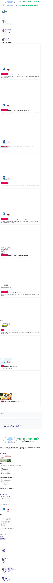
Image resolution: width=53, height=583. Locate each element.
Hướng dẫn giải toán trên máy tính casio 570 (10, 366)
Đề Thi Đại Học (4, 21)
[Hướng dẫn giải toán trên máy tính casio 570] (6, 364)
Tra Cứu (3, 577)
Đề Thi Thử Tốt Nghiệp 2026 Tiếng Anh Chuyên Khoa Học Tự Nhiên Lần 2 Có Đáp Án (20, 110)
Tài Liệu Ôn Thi (4, 31)
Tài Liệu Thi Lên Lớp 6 (6, 33)
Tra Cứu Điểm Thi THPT (6, 40)
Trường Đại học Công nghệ (7, 567)
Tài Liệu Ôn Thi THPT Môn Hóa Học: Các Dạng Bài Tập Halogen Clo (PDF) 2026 (13, 425)
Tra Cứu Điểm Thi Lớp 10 (6, 39)
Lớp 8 (4, 14)
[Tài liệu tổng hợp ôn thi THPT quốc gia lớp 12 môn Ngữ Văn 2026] (6, 72)
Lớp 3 (4, 549)
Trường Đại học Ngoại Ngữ (7, 29)
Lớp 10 (4, 559)
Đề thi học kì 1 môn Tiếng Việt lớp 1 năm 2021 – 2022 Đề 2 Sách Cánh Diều (10, 465)
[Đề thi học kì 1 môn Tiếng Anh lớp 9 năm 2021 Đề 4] (6, 525)
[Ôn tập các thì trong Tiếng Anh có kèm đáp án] (6, 290)
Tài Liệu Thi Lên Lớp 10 (6, 32)
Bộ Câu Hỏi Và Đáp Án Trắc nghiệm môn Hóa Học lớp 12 (12, 330)
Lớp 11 (4, 19)
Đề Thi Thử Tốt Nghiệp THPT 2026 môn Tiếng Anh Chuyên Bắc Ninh (18, 255)
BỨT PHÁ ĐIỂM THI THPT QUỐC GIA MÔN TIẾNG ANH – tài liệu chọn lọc (14, 401)
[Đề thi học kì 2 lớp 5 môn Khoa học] (6, 501)
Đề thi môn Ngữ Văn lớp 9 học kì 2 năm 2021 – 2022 (7, 488)
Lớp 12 (4, 20)
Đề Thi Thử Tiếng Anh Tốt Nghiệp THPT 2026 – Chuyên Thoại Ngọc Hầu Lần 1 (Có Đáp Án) (21, 219)
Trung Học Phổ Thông (5, 558)
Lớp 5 (4, 10)
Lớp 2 (4, 548)
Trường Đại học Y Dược (6, 30)
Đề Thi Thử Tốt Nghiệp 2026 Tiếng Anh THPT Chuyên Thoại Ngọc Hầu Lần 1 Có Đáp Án (20, 146)
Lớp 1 (4, 5)
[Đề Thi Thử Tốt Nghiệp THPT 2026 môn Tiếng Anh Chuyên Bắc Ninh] (6, 253)
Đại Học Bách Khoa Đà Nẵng (7, 23)
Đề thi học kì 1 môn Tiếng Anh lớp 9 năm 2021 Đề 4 (7, 528)
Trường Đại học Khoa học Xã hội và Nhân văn (9, 28)
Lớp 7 (4, 13)
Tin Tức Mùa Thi (5, 37)
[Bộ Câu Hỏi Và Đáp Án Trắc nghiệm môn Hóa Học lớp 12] (6, 328)
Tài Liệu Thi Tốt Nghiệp (6, 576)
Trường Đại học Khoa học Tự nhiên (8, 568)
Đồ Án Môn (4, 22)
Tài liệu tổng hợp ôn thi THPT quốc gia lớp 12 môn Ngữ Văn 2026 (17, 74)
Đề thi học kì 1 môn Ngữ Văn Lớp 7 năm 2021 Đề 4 (7, 477)
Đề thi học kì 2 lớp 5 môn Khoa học (5, 504)
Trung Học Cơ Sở (4, 11)
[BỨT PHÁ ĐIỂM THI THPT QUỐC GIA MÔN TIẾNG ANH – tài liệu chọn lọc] (6, 399)
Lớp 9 (4, 557)
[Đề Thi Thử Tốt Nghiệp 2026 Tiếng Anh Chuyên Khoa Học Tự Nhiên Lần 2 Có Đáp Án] (6, 108)
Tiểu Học (3, 4)
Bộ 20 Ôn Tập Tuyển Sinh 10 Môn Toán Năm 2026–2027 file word (11, 426)
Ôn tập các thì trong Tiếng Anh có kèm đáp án (14, 292)
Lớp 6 (4, 12)
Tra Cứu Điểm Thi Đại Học (6, 38)
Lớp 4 (4, 9)
